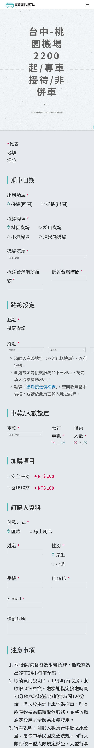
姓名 (13, 545)
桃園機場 (20, 227)
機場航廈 (18, 251)
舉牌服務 (32, 487)
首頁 (45, 104)
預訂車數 (58, 432)
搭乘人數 (80, 432)
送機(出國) (56, 203)
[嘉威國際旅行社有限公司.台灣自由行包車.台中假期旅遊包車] (20, 4)
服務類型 (18, 195)
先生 (60, 554)
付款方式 (18, 522)
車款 (13, 428)
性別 (58, 545)
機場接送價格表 (41, 387)
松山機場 (52, 227)
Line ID (61, 578)
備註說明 (16, 618)
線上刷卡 (43, 531)
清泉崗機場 (54, 236)
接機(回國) (22, 203)
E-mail (15, 598)
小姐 (60, 563)
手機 (13, 578)
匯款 (15, 531)
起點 (13, 320)
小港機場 (20, 236)
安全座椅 (32, 476)
